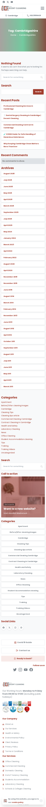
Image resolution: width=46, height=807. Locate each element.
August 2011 (9, 354)
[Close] (41, 801)
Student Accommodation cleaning (16, 439)
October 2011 (9, 341)
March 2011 (8, 386)
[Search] (41, 77)
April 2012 (8, 335)
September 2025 (11, 212)
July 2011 (7, 361)
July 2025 (8, 219)
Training (4, 446)
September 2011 (10, 348)
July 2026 (8, 180)
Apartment (6, 402)
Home (13, 35)
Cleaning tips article (10, 415)
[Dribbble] (21, 627)
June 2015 (8, 290)
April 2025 (8, 225)
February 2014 (10, 309)
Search (6, 85)
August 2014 (9, 296)
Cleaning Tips (7, 412)
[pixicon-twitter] (15, 669)
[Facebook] (4, 2)
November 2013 (10, 315)
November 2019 (10, 277)
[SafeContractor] (16, 707)
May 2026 (8, 193)
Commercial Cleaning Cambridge (16, 419)
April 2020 (8, 270)
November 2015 (10, 283)
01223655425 (35, 15)
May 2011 (7, 374)
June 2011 (8, 367)
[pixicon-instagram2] (20, 669)
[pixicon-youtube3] (25, 669)
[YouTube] (12, 2)
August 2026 (9, 173)
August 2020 (9, 264)
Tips (3, 442)
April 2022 (8, 251)
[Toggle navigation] (42, 8)
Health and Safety (9, 425)
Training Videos (8, 449)
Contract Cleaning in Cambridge (16, 422)
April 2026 (8, 199)
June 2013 (8, 322)
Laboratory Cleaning (10, 429)
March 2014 (8, 303)
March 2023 (9, 244)
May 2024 (8, 232)
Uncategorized (8, 452)
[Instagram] (15, 627)
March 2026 (9, 206)
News (3, 432)
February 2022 (10, 257)
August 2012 (9, 328)
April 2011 (7, 380)
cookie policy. (18, 802)
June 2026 (8, 186)
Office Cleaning (8, 435)
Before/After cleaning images (14, 405)
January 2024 (10, 238)
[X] (8, 2)
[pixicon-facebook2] (31, 669)
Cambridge (6, 409)
